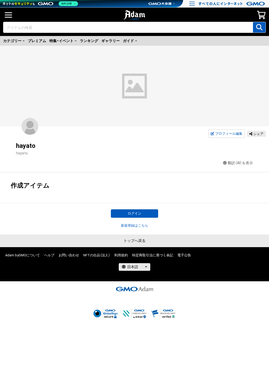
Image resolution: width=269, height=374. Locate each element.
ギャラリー (110, 41)
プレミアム (37, 41)
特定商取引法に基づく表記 (152, 255)
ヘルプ (49, 255)
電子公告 (184, 255)
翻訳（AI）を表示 (240, 163)
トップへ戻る (134, 240)
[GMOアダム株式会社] (134, 289)
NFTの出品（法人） (96, 255)
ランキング (89, 41)
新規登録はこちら (134, 225)
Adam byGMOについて (22, 255)
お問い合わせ (69, 255)
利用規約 (121, 255)
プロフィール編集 (228, 134)
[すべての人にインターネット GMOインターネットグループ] (232, 3)
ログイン (134, 213)
